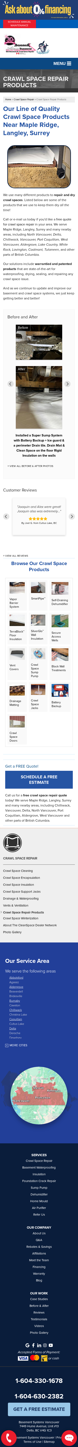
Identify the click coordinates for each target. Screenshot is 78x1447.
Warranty (39, 1273)
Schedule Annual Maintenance (19, 23)
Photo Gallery (12, 932)
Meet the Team (39, 1260)
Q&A (39, 1240)
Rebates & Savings (39, 1246)
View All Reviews (16, 556)
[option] (39, 392)
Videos (39, 1326)
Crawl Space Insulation (18, 885)
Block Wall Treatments (59, 668)
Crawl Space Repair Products (23, 912)
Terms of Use (32, 1441)
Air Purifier (39, 1208)
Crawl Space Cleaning (18, 871)
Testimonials (39, 1319)
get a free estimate (39, 1409)
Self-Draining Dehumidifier (60, 602)
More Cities (18, 1045)
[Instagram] (44, 1345)
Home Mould (39, 1201)
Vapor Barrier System (14, 603)
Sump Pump (39, 1187)
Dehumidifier (39, 1194)
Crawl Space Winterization (20, 918)
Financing (39, 1267)
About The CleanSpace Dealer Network (30, 925)
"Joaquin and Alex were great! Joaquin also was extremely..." (39, 509)
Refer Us (39, 1214)
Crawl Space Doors (13, 737)
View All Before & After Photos (31, 466)
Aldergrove (16, 987)
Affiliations (39, 1253)
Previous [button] (10, 384)
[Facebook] (33, 1345)
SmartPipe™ (38, 598)
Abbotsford (16, 977)
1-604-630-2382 (39, 1396)
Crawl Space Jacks (35, 704)
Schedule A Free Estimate (39, 779)
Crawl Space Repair (20, 858)
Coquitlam (15, 1019)
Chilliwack (15, 1010)
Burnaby (14, 1001)
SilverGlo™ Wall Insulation (37, 635)
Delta (12, 1028)
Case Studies (39, 1299)
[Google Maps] (27, 1345)
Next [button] (67, 384)
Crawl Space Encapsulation (21, 878)
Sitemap (49, 1441)
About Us (39, 1233)
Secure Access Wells (56, 636)
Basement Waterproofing (39, 1167)
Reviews (39, 1312)
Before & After (39, 1305)
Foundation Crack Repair (39, 1181)
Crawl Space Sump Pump (35, 670)
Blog (39, 1280)
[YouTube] (50, 1345)
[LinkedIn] (39, 1345)
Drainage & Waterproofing (21, 898)
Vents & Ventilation (15, 905)
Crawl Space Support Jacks (22, 892)
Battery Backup (56, 704)
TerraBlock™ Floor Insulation (17, 635)
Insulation (39, 1174)
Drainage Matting (15, 703)
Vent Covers (14, 667)
